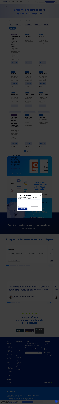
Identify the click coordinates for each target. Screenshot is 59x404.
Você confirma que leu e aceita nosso (28, 206)
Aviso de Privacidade (34, 206)
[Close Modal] (40, 195)
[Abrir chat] (56, 401)
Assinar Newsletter (22, 208)
